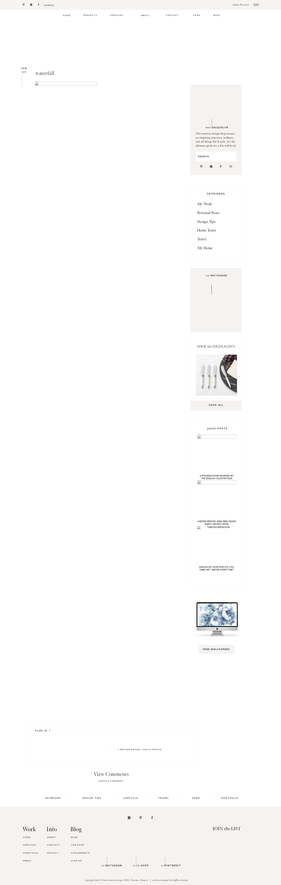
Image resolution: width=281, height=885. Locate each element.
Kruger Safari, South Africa (141, 749)
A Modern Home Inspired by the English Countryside (216, 477)
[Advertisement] (218, 721)
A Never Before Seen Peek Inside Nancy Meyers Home (216, 522)
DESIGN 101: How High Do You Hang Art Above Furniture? (216, 568)
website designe (159, 880)
